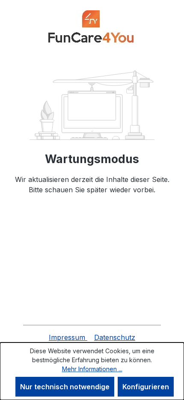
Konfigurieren (145, 386)
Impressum (68, 337)
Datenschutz (114, 337)
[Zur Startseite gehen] (92, 28)
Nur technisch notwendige (65, 386)
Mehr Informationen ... (92, 369)
